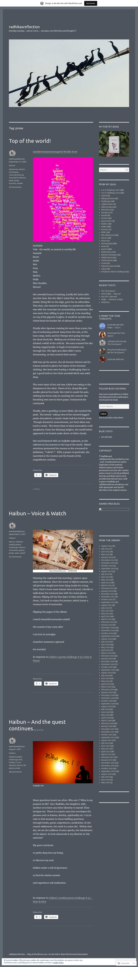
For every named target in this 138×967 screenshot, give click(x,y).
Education (105, 210)
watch (22, 553)
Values (104, 269)
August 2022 (106, 571)
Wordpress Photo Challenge (113, 272)
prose (16, 180)
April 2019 (105, 684)
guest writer (106, 221)
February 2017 (107, 757)
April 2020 (105, 650)
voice (17, 553)
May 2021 (105, 613)
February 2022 (107, 588)
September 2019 (108, 670)
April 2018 (105, 718)
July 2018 (105, 709)
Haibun (12, 538)
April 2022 (105, 583)
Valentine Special (108, 266)
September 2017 (108, 737)
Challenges (106, 201)
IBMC (103, 232)
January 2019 (106, 692)
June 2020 (105, 644)
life (24, 765)
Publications (106, 252)
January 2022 (107, 591)
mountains (14, 178)
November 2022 (108, 563)
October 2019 (107, 667)
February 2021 (107, 622)
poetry (21, 550)
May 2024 (105, 554)
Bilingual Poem (107, 198)
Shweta (110, 333)
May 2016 (105, 782)
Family (104, 215)
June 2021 (105, 611)
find (20, 760)
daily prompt (106, 207)
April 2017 (105, 751)
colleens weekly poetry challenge (16, 544)
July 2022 (105, 574)
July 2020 (105, 642)
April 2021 (105, 616)
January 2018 (106, 726)
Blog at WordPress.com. (37, 954)
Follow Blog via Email (112, 388)
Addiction (105, 302)
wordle (20, 183)
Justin (110, 359)
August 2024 (106, 546)
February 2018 (107, 723)
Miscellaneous (107, 235)
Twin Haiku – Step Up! (111, 294)
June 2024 (105, 552)
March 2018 (106, 720)
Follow (103, 414)
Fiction (104, 218)
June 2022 (105, 577)
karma (19, 765)
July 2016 (105, 777)
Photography (106, 243)
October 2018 (106, 701)
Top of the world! (30, 141)
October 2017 (106, 735)
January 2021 (106, 625)
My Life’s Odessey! (109, 297)
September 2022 (108, 568)
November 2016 (108, 766)
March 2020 (106, 653)
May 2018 (105, 715)
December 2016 (108, 763)
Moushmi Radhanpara (117, 350)
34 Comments (15, 557)
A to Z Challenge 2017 (110, 190)
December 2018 (107, 695)
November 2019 (108, 664)
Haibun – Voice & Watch (37, 513)
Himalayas (13, 172)
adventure (13, 169)
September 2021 (108, 602)
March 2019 (106, 687)
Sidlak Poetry (106, 257)
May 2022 (105, 580)
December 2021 (107, 594)
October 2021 (106, 599)
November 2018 (108, 698)
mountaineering (16, 175)
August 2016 (106, 774)
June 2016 (105, 780)
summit (12, 183)
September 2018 (108, 704)
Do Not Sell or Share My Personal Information (68, 954)
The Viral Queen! (108, 291)
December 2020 (108, 628)
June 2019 (105, 678)
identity (12, 765)
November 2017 (108, 732)
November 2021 (108, 597)
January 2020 (107, 659)
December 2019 (108, 661)
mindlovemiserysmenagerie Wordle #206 (55, 151)
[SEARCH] (126, 169)
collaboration (107, 204)
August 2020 (106, 639)
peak (11, 180)
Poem (103, 246)
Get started (90, 3)
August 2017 (106, 740)
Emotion (105, 212)
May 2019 (105, 681)
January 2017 (106, 760)
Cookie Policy (58, 963)
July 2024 (105, 549)
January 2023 (106, 557)
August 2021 (106, 605)
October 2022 (107, 566)
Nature (12, 165)
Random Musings (108, 255)
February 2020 (107, 656)
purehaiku (111, 325)
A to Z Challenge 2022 (110, 193)
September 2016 (108, 771)
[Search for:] (111, 170)
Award (104, 196)
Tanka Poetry (107, 260)
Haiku (103, 227)
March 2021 (106, 619)
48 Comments (15, 772)
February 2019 (107, 690)
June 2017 (105, 746)
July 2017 (105, 743)
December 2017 (107, 729)
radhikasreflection (24, 27)
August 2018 (106, 706)
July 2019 (105, 675)
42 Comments (15, 187)
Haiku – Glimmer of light (112, 299)
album (12, 542)
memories (13, 550)
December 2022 (108, 560)
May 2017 (105, 749)
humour (104, 229)
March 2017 (106, 754)
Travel (104, 263)
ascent (22, 169)
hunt (18, 762)
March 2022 (106, 585)
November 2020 (108, 630)
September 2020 (108, 636)
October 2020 (107, 633)
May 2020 (105, 647)
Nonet (103, 241)
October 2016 (107, 768)
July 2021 (105, 608)
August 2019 (106, 673)
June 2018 (105, 712)
